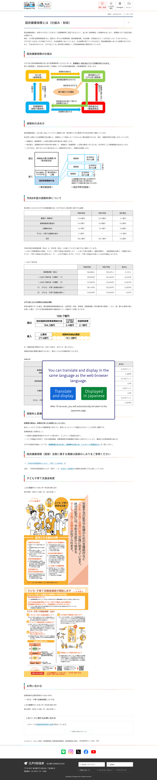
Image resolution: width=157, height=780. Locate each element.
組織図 (112, 764)
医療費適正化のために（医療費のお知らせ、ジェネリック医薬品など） (75, 444)
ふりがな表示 (111, 7)
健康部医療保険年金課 (45, 724)
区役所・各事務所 (67, 469)
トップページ (28, 741)
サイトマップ (122, 770)
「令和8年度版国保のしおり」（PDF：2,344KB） (45, 463)
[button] (120, 5)
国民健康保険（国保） (71, 741)
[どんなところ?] (43, 5)
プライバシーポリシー (106, 770)
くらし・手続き (37, 741)
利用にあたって (85, 770)
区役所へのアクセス (88, 764)
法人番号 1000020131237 (56, 763)
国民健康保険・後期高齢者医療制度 (53, 741)
